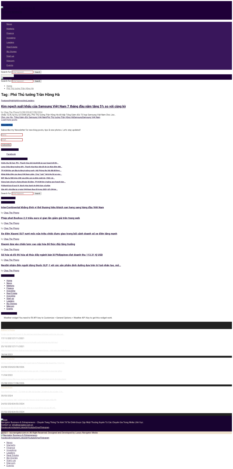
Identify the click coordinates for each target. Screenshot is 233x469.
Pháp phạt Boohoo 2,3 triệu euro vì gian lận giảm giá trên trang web (40, 218)
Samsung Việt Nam (91, 117)
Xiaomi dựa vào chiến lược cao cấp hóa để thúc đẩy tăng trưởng (38, 244)
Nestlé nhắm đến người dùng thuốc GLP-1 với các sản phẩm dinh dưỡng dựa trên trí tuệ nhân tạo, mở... (61, 265)
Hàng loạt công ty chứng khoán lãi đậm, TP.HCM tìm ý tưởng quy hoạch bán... (33, 182)
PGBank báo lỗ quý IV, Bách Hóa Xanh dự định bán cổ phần (25, 186)
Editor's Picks (8, 330)
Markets (10, 28)
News (9, 24)
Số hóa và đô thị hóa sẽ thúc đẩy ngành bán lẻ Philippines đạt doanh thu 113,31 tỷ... (33, 363)
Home (9, 280)
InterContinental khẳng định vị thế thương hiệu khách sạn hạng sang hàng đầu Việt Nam (52, 207)
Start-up (10, 56)
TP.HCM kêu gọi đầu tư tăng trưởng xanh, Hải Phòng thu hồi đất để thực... (31, 170)
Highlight (13, 100)
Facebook (11, 154)
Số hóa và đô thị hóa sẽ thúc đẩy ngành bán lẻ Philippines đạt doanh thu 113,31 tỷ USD (52, 254)
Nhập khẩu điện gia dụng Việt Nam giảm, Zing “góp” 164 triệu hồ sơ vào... (31, 174)
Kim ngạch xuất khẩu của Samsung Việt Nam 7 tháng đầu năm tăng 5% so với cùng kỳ (63, 106)
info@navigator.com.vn (22, 425)
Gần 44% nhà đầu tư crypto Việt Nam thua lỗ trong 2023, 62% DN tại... (29, 189)
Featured (5, 100)
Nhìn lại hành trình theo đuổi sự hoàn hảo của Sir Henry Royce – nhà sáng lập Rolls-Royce (35, 350)
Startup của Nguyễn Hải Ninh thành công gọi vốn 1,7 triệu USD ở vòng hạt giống (31, 371)
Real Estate (11, 47)
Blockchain (7, 387)
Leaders (10, 42)
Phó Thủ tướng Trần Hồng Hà (60, 117)
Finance (10, 33)
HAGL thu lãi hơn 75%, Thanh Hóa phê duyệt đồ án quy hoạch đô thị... (30, 163)
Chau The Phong (11, 112)
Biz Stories (11, 51)
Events (9, 65)
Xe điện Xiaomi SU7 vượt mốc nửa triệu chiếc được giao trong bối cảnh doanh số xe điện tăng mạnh (59, 233)
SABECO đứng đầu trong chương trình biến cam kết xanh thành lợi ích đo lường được (33, 379)
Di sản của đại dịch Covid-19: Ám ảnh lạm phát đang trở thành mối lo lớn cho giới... (32, 334)
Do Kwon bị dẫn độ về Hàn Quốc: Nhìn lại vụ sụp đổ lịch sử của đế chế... (28, 408)
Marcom (10, 61)
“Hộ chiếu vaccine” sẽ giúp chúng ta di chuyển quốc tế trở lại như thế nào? (29, 342)
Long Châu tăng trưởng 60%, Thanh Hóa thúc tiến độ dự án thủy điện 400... (31, 167)
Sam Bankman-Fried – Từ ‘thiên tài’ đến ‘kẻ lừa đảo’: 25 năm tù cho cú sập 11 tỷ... (32, 392)
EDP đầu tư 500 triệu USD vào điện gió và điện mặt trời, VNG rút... (28, 178)
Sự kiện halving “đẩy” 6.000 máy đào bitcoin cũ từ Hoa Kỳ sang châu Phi (28, 400)
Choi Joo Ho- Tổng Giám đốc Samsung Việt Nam (24, 117)
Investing (10, 38)
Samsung (78, 117)
